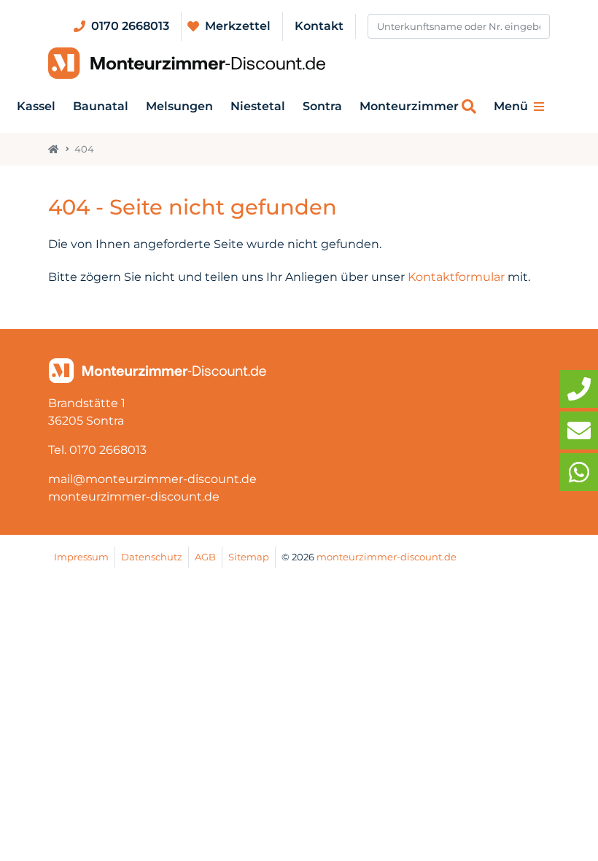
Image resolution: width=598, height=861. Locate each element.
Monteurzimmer (409, 106)
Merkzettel (238, 26)
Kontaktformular (456, 277)
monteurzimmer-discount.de (134, 496)
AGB (205, 557)
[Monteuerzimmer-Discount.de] (186, 63)
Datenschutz (151, 557)
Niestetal (257, 106)
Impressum (81, 557)
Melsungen (179, 106)
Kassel (36, 106)
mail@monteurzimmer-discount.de (152, 479)
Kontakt (319, 26)
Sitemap (248, 557)
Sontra (322, 106)
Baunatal (100, 106)
